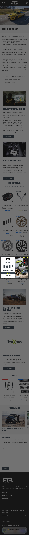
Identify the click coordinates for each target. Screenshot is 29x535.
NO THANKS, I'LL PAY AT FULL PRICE (8, 275)
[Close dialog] (27, 257)
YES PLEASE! (8, 273)
